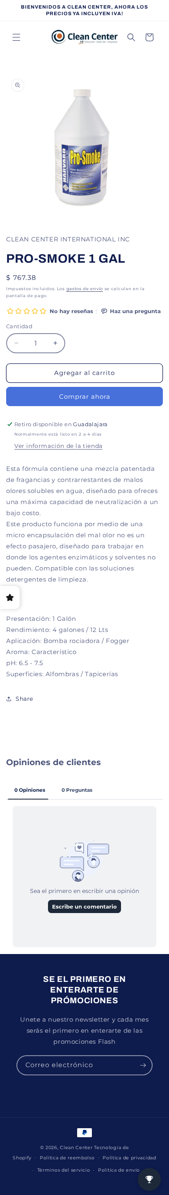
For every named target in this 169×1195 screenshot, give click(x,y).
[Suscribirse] (143, 1065)
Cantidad (19, 326)
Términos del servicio (63, 1170)
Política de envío (119, 1170)
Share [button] (24, 698)
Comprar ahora (84, 396)
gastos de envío (84, 288)
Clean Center (76, 1147)
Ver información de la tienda (58, 446)
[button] (16, 37)
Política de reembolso (67, 1158)
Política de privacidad (129, 1158)
